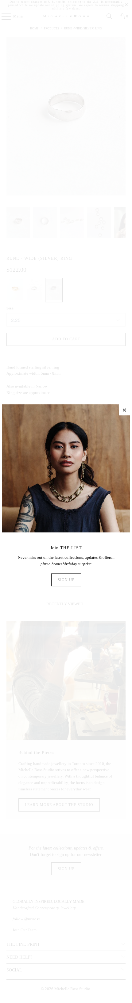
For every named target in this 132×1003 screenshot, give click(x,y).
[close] (124, 409)
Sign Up (66, 580)
